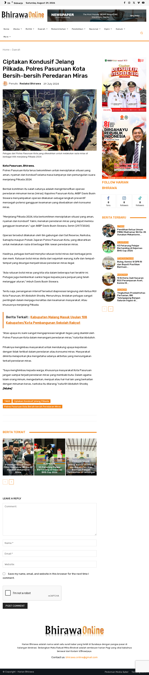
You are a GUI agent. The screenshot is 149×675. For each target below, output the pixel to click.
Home (6, 49)
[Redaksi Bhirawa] (6, 83)
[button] (142, 33)
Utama (18, 461)
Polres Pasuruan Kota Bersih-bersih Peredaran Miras (32, 406)
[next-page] (11, 481)
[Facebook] (124, 3)
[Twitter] (134, 3)
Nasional (122, 275)
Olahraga (49, 464)
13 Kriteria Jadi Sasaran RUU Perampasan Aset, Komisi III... (130, 280)
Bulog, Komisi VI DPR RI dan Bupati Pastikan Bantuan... (129, 264)
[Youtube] (143, 3)
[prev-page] (5, 481)
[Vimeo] (138, 3)
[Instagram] (129, 3)
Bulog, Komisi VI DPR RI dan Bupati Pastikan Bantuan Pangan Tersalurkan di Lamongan (81, 468)
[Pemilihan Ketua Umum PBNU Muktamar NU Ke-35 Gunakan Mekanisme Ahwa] (18, 457)
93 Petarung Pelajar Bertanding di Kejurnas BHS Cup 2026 (49, 470)
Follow (124, 197)
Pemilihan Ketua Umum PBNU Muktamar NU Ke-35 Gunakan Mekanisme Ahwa (18, 468)
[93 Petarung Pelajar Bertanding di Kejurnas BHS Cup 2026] (49, 457)
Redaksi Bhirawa (30, 83)
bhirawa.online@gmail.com (82, 657)
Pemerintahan (80, 461)
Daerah (16, 49)
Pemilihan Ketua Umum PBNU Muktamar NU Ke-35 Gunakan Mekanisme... (131, 232)
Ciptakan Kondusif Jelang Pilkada (31, 401)
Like (108, 197)
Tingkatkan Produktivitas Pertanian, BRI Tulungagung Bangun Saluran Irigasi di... (131, 297)
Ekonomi (122, 290)
